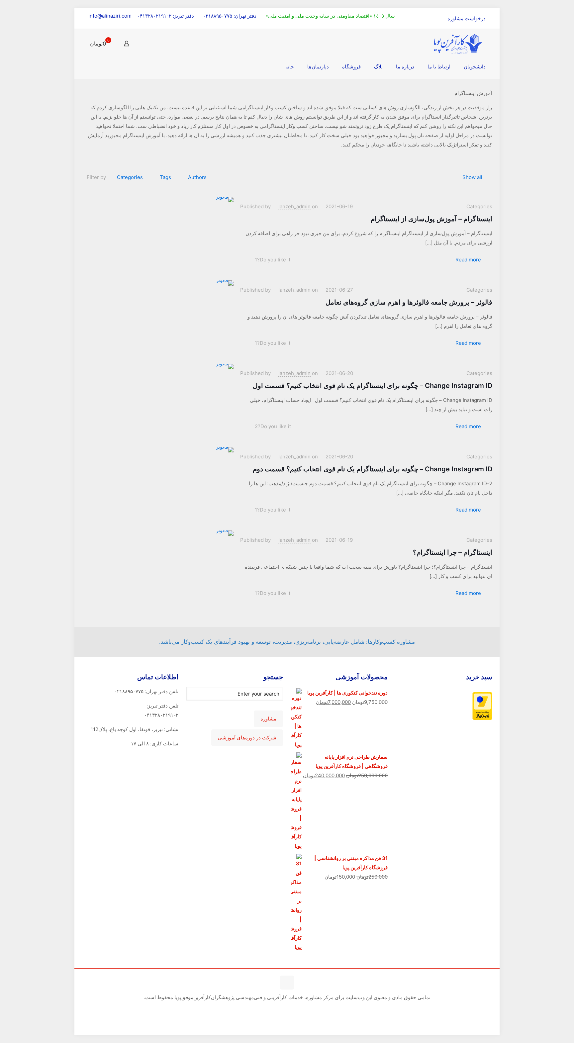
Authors (197, 177)
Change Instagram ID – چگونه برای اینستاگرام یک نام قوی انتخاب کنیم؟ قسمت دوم (372, 469)
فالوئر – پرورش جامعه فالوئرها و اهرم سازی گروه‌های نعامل (409, 302)
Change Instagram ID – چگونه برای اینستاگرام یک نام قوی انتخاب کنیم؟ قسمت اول (372, 386)
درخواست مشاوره (466, 18)
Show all (472, 177)
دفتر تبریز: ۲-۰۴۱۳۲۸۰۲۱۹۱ (165, 16)
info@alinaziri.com (110, 16)
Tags (165, 177)
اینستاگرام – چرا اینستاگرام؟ (452, 552)
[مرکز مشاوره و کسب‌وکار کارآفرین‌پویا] (458, 43)
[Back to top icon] (287, 983)
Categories (130, 177)
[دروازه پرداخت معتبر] (482, 718)
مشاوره (268, 718)
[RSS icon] (287, 1010)
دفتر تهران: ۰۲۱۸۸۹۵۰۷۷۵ (229, 16)
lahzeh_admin (294, 206)
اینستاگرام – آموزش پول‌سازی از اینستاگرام (431, 219)
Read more (468, 259)
